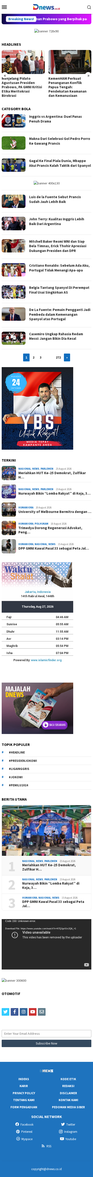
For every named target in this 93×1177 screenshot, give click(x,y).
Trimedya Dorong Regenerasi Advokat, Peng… (50, 530)
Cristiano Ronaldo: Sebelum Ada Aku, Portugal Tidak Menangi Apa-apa (59, 267)
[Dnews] (46, 6)
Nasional (24, 468)
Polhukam (41, 523)
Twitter (70, 1125)
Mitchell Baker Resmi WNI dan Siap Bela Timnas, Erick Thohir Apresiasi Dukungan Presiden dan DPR (57, 246)
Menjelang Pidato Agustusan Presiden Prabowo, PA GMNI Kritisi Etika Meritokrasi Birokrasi (22, 87)
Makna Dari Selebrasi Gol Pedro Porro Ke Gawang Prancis (59, 141)
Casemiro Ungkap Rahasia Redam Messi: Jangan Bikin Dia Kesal (56, 336)
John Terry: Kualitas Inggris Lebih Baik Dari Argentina (56, 221)
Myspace (26, 1139)
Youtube (70, 1139)
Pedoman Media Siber (68, 1107)
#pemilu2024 (18, 785)
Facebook (27, 1125)
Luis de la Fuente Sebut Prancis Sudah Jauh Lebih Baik (55, 199)
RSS (48, 1146)
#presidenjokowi (23, 761)
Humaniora (25, 507)
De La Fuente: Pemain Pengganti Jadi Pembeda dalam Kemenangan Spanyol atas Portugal (59, 314)
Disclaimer (68, 1093)
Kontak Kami (68, 1100)
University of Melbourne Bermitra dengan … (54, 512)
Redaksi (68, 1086)
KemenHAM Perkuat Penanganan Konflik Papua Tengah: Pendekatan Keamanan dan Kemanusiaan (67, 87)
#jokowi (16, 777)
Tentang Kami (24, 1100)
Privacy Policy (24, 1093)
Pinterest (26, 1132)
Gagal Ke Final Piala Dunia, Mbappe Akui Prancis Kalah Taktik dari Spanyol (60, 163)
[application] (46, 944)
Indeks (23, 1079)
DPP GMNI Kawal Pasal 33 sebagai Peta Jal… (53, 548)
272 (58, 357)
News (35, 468)
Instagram (70, 1132)
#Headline (17, 752)
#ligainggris (19, 769)
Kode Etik (68, 1079)
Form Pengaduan (23, 1107)
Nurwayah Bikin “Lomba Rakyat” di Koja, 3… (54, 493)
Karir (24, 1086)
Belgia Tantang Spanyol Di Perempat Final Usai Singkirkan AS (59, 290)
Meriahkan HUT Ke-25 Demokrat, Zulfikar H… (52, 475)
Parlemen (47, 468)
